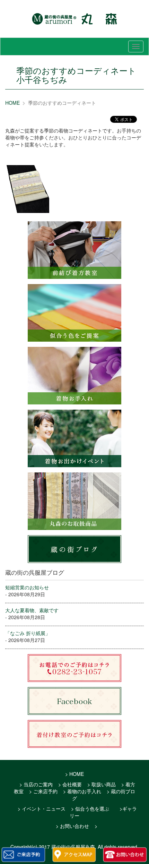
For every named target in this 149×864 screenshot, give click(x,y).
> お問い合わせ (72, 825)
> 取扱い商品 (101, 784)
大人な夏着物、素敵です (32, 610)
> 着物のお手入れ (82, 791)
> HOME (74, 773)
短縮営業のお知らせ (27, 587)
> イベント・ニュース (41, 808)
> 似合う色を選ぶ (90, 808)
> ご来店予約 (43, 791)
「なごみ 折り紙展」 (27, 633)
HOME (12, 102)
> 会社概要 (70, 784)
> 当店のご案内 (36, 784)
